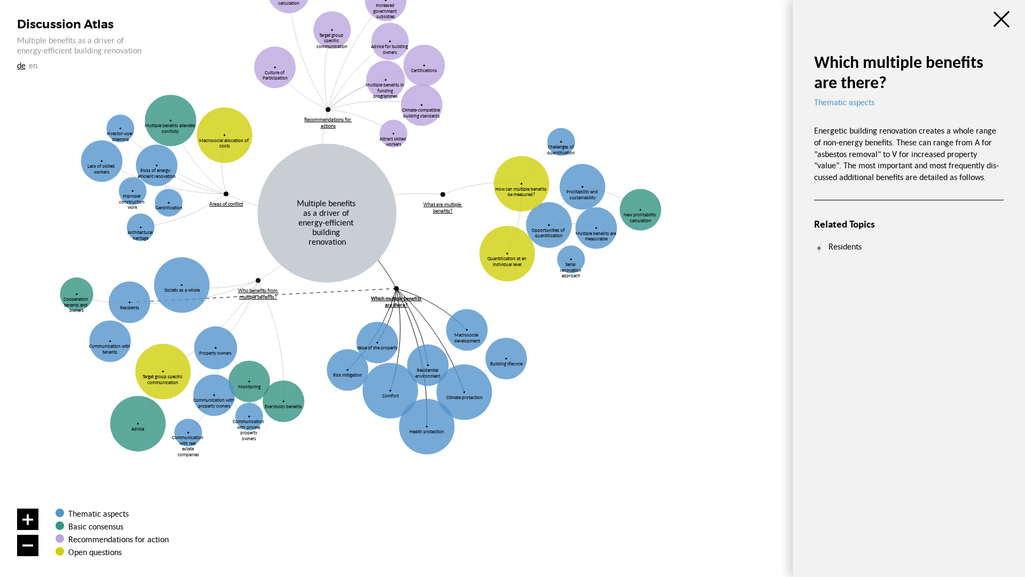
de (21, 65)
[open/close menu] (1001, 19)
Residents (845, 246)
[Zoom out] (27, 545)
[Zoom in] (27, 519)
